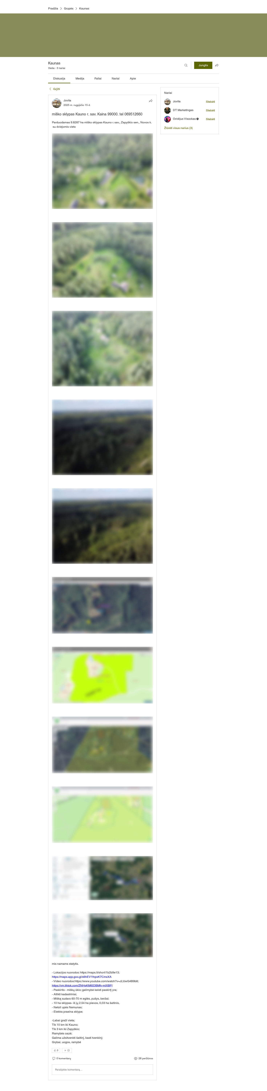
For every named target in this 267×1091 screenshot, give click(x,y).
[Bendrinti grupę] (217, 65)
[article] (102, 587)
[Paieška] (186, 65)
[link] (59, 78)
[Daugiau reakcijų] (67, 1050)
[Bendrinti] (151, 101)
